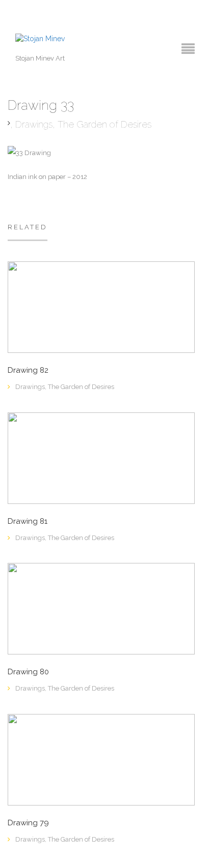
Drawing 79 (28, 823)
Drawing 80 (28, 672)
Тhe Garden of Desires (104, 124)
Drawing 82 (28, 370)
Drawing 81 (27, 521)
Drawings (33, 124)
